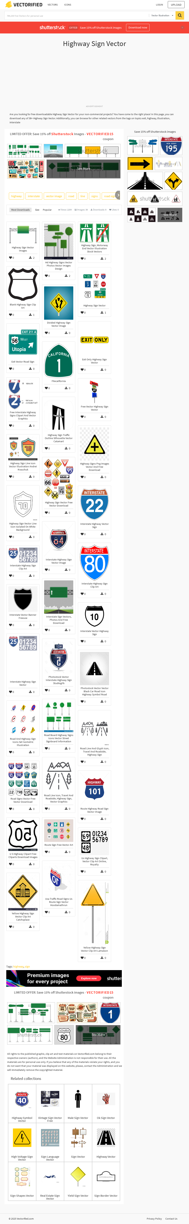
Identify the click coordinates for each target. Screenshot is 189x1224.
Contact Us (171, 1218)
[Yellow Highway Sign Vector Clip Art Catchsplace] (22, 892)
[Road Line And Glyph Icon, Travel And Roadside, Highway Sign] (94, 728)
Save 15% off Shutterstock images (155, 131)
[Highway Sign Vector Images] (22, 234)
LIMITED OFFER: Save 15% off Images (47, 134)
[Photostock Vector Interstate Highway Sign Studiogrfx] (58, 657)
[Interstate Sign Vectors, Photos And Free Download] (58, 597)
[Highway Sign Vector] (94, 285)
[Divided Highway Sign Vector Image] (58, 303)
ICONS (67, 4)
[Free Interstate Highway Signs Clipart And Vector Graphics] (22, 394)
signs (94, 196)
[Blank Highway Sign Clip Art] (22, 285)
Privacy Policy (154, 1218)
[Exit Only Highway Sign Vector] (94, 339)
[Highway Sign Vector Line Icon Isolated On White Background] (22, 504)
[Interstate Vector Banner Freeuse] (22, 599)
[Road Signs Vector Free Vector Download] (22, 779)
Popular (47, 209)
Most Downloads (20, 209)
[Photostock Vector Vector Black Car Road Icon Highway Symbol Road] (94, 668)
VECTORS (53, 4)
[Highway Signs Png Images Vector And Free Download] (94, 444)
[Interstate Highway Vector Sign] (94, 504)
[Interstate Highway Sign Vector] (22, 657)
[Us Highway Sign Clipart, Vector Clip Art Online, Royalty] (94, 842)
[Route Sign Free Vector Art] (58, 830)
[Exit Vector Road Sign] (22, 342)
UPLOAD (176, 4)
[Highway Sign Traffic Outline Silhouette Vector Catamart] (58, 415)
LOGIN (159, 4)
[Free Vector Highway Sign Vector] (94, 392)
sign (27, 966)
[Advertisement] (94, 78)
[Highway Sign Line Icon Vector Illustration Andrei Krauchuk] (22, 448)
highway (16, 196)
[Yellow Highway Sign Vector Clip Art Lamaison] (94, 913)
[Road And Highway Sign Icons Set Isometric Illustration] (22, 719)
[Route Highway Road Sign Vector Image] (94, 789)
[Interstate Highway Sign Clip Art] (94, 563)
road (71, 196)
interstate (34, 196)
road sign (110, 196)
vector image (54, 196)
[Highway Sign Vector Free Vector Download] (58, 479)
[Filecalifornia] (58, 361)
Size (37, 209)
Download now (137, 27)
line (82, 196)
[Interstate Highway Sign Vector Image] (58, 540)
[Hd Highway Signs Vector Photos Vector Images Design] (58, 241)
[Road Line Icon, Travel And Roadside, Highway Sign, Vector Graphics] (58, 775)
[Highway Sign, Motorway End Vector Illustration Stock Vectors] (94, 233)
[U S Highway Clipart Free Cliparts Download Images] (22, 835)
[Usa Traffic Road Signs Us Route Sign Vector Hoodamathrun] (58, 879)
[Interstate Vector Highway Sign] (94, 616)
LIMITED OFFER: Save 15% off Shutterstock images (49, 992)
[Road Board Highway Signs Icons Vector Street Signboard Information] (58, 716)
